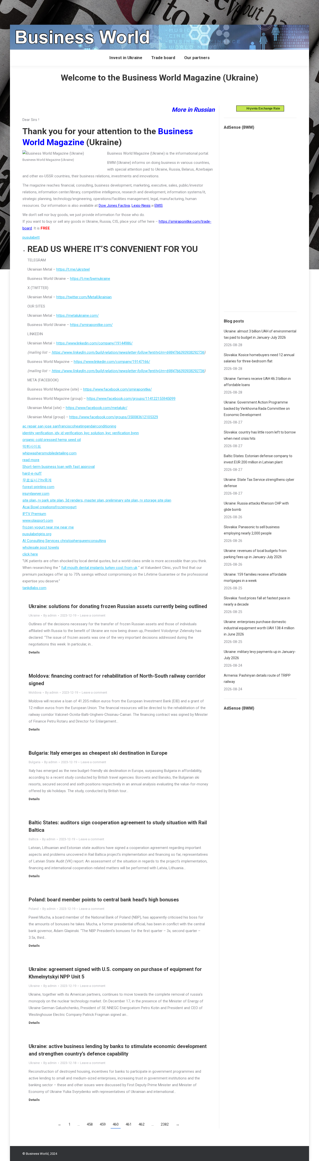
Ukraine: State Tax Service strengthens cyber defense (259, 483)
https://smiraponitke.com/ (91, 324)
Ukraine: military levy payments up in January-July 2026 (260, 655)
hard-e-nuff (32, 473)
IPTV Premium (34, 514)
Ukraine (34, 615)
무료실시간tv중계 (37, 480)
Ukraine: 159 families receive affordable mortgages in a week (255, 577)
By (50, 615)
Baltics (33, 839)
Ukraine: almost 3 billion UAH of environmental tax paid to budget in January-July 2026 (260, 334)
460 (116, 1124)
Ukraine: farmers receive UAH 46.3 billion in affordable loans (257, 382)
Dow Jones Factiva (114, 205)
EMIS (159, 205)
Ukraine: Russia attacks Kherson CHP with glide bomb (256, 506)
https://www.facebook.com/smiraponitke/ (117, 389)
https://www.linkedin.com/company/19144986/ (94, 343)
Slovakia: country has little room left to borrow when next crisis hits (260, 435)
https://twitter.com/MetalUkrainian (84, 297)
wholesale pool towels (40, 547)
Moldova (35, 692)
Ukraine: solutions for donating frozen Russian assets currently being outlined (118, 606)
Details (34, 652)
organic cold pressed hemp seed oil (51, 439)
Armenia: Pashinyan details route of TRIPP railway (257, 678)
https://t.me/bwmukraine (90, 278)
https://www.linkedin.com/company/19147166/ (112, 361)
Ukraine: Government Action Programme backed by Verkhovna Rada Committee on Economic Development (257, 408)
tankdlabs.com (34, 588)
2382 (165, 1124)
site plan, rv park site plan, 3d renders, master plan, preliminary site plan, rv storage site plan (96, 500)
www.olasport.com (37, 520)
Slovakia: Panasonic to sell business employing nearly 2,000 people (252, 530)
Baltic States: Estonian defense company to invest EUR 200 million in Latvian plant (258, 459)
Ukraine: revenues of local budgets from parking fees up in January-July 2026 (255, 554)
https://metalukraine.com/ (77, 315)
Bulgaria (34, 762)
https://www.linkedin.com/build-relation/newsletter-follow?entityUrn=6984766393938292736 (128, 352)
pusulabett (31, 237)
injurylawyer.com (35, 493)
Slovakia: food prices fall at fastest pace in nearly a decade (257, 601)
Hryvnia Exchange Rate (262, 108)
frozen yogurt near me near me (48, 527)
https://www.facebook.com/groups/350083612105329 (113, 417)
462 (142, 1124)
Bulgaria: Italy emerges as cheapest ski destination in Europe (98, 753)
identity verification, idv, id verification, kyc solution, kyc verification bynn (80, 433)
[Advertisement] (90, 11)
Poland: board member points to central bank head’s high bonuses (104, 900)
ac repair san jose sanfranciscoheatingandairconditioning (69, 426)
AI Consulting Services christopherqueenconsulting (64, 540)
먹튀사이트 (31, 446)
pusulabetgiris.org (36, 534)
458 (90, 1124)
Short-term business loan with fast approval (58, 466)
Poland (34, 909)
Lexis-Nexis (141, 205)
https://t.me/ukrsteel (73, 269)
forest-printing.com (38, 487)
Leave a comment (92, 615)
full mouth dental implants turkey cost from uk (99, 567)
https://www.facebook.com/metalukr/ (96, 408)
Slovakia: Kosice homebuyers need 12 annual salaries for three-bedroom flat (259, 358)
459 (103, 1124)
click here (30, 554)
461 (129, 1124)
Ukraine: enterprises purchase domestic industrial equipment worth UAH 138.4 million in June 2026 (259, 628)
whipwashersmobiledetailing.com (49, 453)
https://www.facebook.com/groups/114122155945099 (131, 398)
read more (30, 460)
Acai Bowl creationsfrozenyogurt (49, 507)
